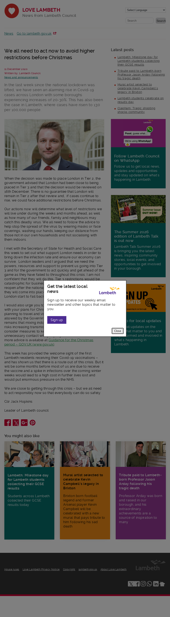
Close (117, 330)
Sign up (57, 320)
